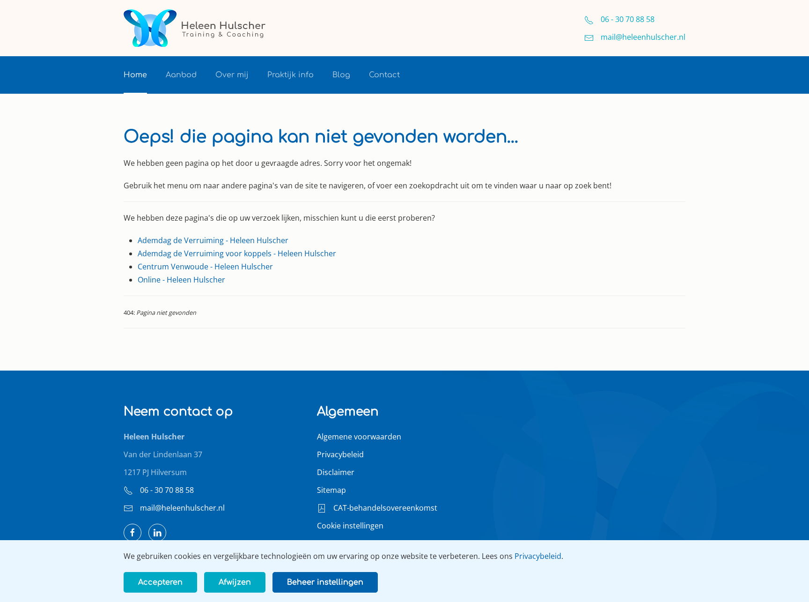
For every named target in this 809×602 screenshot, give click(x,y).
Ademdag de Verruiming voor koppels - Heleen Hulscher (237, 253)
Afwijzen (235, 582)
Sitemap (331, 490)
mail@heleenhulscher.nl (182, 508)
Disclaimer (335, 472)
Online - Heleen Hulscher (181, 280)
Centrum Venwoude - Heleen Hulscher (205, 266)
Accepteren (160, 582)
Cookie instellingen (350, 525)
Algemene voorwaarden (359, 436)
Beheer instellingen (325, 582)
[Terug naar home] (195, 28)
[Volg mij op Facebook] (132, 533)
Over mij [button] (232, 75)
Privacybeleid (340, 454)
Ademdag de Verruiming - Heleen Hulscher (213, 240)
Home (135, 75)
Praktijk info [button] (290, 75)
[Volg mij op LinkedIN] (157, 533)
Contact (384, 75)
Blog (341, 75)
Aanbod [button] (181, 75)
